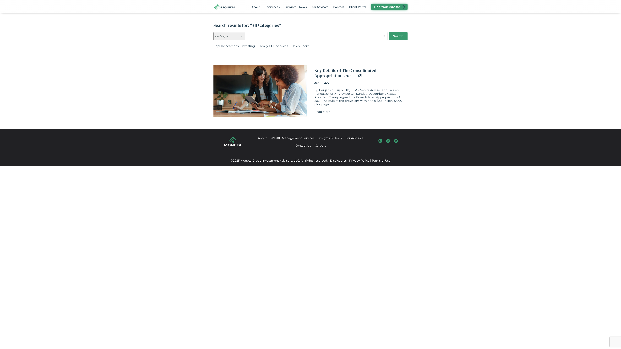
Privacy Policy (359, 160)
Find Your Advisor (387, 7)
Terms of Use (381, 160)
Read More (322, 112)
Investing (248, 46)
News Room (300, 46)
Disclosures (338, 160)
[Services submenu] (279, 7)
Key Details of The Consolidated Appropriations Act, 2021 (345, 73)
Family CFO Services (273, 46)
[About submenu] (261, 7)
